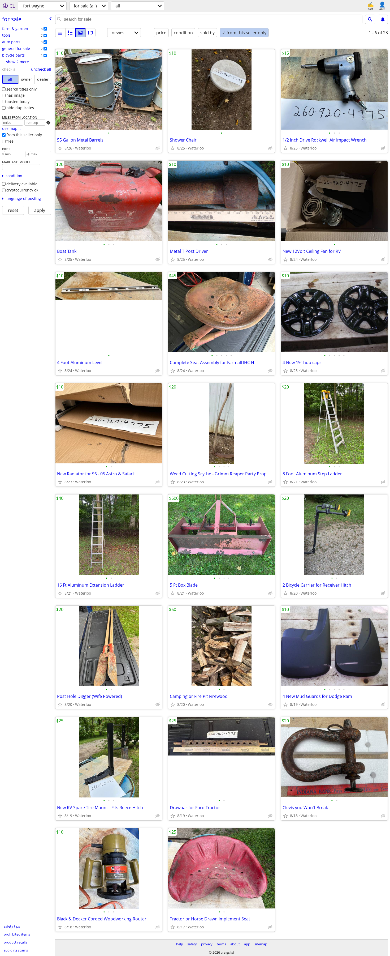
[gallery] (80, 32)
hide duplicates (20, 107)
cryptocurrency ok (22, 190)
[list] (60, 32)
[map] (90, 32)
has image (15, 95)
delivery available (21, 183)
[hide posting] (157, 148)
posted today (17, 101)
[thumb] (70, 32)
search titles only (21, 89)
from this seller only (24, 134)
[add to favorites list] (60, 148)
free (10, 141)
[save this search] (383, 19)
